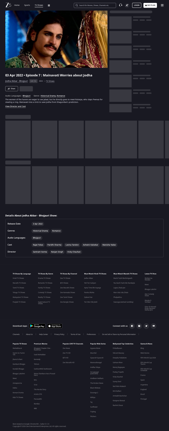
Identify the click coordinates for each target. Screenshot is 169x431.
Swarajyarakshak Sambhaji (123, 302)
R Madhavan (117, 348)
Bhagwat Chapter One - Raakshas (42, 349)
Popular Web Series (98, 344)
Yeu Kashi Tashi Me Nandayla (124, 283)
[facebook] (132, 326)
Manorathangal (96, 362)
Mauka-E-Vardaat (148, 301)
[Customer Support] (121, 5)
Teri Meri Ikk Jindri (90, 302)
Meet (147, 284)
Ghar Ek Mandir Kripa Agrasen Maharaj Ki (150, 308)
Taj (91, 402)
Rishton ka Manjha (148, 279)
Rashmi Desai (118, 405)
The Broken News (96, 383)
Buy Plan (151, 5)
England (143, 389)
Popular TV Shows (20, 344)
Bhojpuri (26, 96)
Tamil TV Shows (18, 288)
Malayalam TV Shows (20, 297)
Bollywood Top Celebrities (123, 344)
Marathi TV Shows (19, 283)
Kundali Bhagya (18, 369)
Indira (15, 388)
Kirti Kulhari (117, 391)
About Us (29, 334)
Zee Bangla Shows (67, 302)
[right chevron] (166, 139)
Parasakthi (38, 399)
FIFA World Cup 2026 (148, 358)
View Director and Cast (15, 106)
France (143, 375)
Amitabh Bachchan (120, 396)
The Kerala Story (40, 389)
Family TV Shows (44, 288)
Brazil (143, 394)
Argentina (144, 385)
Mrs (35, 380)
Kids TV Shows (18, 397)
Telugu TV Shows (19, 292)
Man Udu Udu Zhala (120, 292)
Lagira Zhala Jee (119, 288)
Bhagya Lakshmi (151, 289)
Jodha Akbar (88, 278)
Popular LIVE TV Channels (73, 344)
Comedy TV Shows (45, 292)
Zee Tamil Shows (66, 297)
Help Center (43, 334)
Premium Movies (40, 344)
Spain (143, 380)
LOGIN (136, 5)
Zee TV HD (67, 353)
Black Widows (95, 388)
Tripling (93, 412)
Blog (142, 348)
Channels (16, 334)
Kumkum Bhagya (19, 364)
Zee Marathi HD (68, 362)
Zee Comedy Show (149, 295)
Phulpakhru (117, 297)
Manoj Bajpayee (119, 367)
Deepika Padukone (120, 358)
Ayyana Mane (95, 348)
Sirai (35, 385)
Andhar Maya (95, 367)
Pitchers (93, 416)
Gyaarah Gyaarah (96, 358)
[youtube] (153, 326)
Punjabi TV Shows (19, 302)
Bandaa (37, 404)
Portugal (144, 399)
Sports (27, 5)
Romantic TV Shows (45, 283)
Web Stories (145, 353)
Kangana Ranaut (119, 400)
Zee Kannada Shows (67, 292)
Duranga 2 (94, 392)
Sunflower (94, 407)
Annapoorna (17, 383)
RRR (35, 408)
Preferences (91, 334)
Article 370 (38, 394)
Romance (61, 96)
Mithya (92, 397)
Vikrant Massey (118, 353)
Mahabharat (17, 348)
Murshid (93, 353)
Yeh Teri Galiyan (90, 283)
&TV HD (65, 358)
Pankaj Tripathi (118, 372)
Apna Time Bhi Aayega (92, 288)
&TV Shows (64, 283)
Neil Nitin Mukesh (119, 386)
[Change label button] (127, 5)
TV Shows (39, 5)
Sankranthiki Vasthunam (43, 369)
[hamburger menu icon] (162, 5)
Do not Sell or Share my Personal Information (119, 334)
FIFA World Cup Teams (146, 363)
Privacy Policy (59, 334)
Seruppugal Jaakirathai (94, 373)
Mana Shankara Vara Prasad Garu (44, 374)
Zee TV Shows (65, 278)
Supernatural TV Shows (44, 303)
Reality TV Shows (44, 297)
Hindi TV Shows (18, 278)
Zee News (66, 348)
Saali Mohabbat (39, 354)
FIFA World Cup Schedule (146, 370)
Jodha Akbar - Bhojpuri (16, 81)
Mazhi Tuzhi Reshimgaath (122, 278)
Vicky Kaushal (118, 377)
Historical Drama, (48, 96)
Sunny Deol (117, 381)
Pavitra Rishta (89, 292)
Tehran (36, 364)
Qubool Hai (88, 297)
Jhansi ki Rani (17, 359)
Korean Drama (18, 392)
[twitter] (146, 326)
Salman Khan (117, 362)
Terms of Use (75, 334)
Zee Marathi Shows (67, 288)
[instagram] (139, 326)
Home (16, 5)
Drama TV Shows (44, 278)
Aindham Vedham (96, 378)
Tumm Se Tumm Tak (19, 354)
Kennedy (37, 359)
